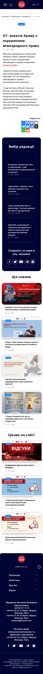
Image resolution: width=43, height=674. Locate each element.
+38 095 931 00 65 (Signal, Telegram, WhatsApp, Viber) (21, 638)
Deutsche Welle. (10, 65)
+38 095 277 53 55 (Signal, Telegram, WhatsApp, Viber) (21, 617)
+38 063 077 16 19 (21, 608)
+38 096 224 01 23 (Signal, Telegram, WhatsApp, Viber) (21, 612)
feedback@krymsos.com (21, 621)
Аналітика (14, 580)
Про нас (13, 585)
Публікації (14, 575)
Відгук (12, 590)
